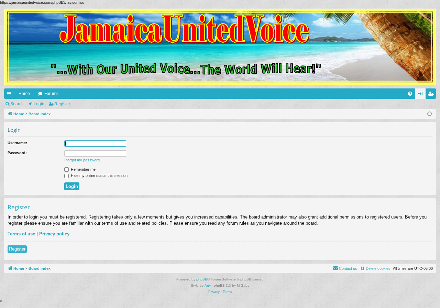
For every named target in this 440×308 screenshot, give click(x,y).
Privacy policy (54, 233)
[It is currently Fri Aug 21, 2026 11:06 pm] (429, 114)
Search (17, 104)
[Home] (220, 46)
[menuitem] (410, 93)
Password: (17, 153)
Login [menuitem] (422, 95)
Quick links (10, 95)
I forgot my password (82, 160)
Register (62, 104)
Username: (17, 143)
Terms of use (21, 233)
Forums (51, 93)
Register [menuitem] (432, 95)
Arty (208, 285)
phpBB (201, 279)
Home (24, 93)
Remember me (83, 169)
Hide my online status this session (99, 175)
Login (39, 104)
